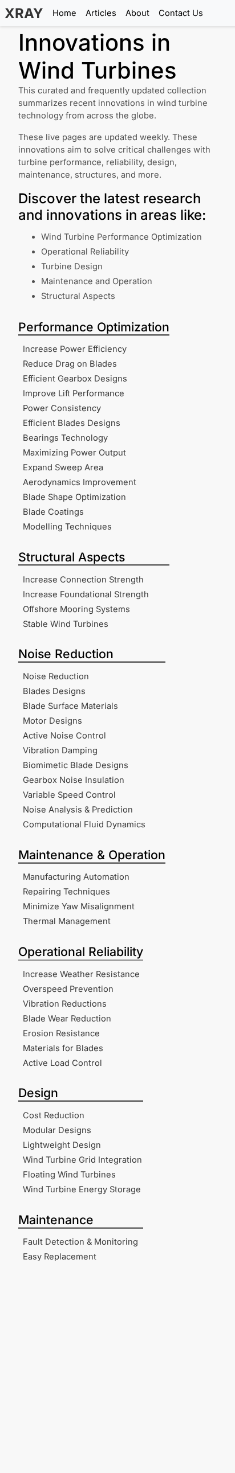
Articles (101, 13)
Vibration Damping (60, 750)
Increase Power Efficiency (75, 349)
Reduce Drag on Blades (70, 364)
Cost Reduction (53, 1115)
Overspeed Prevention (68, 989)
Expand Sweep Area (63, 467)
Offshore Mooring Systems (76, 609)
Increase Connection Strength (83, 580)
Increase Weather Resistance (81, 974)
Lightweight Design (62, 1145)
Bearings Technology (65, 438)
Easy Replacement (59, 1257)
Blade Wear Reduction (67, 1019)
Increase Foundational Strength (86, 594)
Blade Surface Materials (70, 706)
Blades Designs (54, 691)
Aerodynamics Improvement (79, 482)
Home (64, 13)
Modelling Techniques (67, 527)
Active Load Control (62, 1063)
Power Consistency (62, 408)
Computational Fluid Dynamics (84, 824)
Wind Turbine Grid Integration (82, 1160)
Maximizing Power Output (74, 453)
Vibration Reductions (65, 1004)
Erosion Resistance (61, 1033)
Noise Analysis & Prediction (78, 810)
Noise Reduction (56, 676)
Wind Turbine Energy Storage (82, 1189)
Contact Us (181, 13)
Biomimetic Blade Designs (75, 765)
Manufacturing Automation (76, 877)
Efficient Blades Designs (71, 423)
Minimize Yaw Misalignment (79, 906)
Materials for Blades (63, 1048)
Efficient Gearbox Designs (75, 379)
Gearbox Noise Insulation (73, 780)
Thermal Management (67, 921)
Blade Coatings (53, 512)
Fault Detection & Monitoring (80, 1242)
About (137, 13)
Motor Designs (52, 721)
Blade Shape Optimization (74, 497)
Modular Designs (57, 1130)
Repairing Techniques (66, 892)
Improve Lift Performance (73, 393)
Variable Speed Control (69, 795)
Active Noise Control (64, 736)
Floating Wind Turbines (69, 1175)
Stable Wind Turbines (65, 624)
